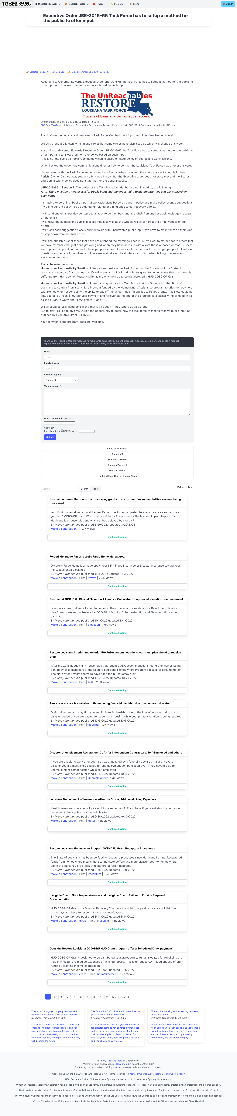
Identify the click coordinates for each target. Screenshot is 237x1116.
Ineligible (103, 920)
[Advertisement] (118, 49)
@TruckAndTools (113, 1060)
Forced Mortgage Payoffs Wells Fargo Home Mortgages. (87, 556)
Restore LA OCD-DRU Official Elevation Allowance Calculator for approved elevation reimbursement (116, 599)
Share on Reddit (117, 470)
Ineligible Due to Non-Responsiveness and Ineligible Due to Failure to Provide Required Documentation (107, 897)
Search (84, 488)
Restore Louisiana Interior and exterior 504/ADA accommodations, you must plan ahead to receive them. (115, 654)
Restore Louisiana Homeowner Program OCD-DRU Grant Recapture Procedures (102, 848)
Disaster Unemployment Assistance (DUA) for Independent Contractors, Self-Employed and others (116, 752)
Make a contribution (64, 528)
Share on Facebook (117, 448)
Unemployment (98, 778)
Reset (95, 488)
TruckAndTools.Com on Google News (117, 476)
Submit (50, 437)
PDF (43, 125)
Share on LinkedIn (117, 459)
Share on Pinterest (117, 465)
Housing (93, 724)
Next (114, 997)
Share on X (117, 454)
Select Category (52, 374)
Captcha (49, 427)
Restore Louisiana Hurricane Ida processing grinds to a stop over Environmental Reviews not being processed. (115, 501)
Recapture (94, 874)
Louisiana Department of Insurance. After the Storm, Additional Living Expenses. (103, 799)
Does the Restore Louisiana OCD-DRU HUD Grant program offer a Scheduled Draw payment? (112, 948)
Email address (51, 363)
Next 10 (125, 997)
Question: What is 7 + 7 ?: (58, 418)
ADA (91, 682)
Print (48, 125)
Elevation (94, 624)
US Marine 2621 (123, 1064)
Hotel (91, 820)
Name (47, 351)
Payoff (92, 578)
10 (107, 997)
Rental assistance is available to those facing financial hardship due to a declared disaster (110, 703)
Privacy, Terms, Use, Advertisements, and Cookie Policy (156, 1073)
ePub (82, 920)
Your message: (52, 386)
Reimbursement (107, 974)
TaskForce (56, 125)
